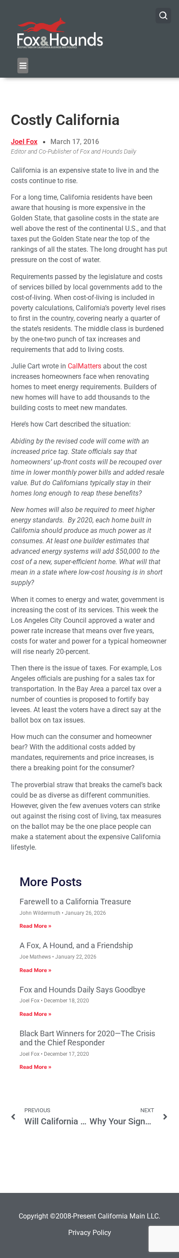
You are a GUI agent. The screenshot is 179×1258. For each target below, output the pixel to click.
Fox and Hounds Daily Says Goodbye (83, 989)
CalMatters (84, 366)
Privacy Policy (89, 1232)
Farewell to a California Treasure (75, 901)
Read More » (36, 926)
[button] (22, 65)
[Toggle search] (163, 15)
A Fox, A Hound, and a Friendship (76, 945)
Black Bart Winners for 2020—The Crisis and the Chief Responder (87, 1038)
